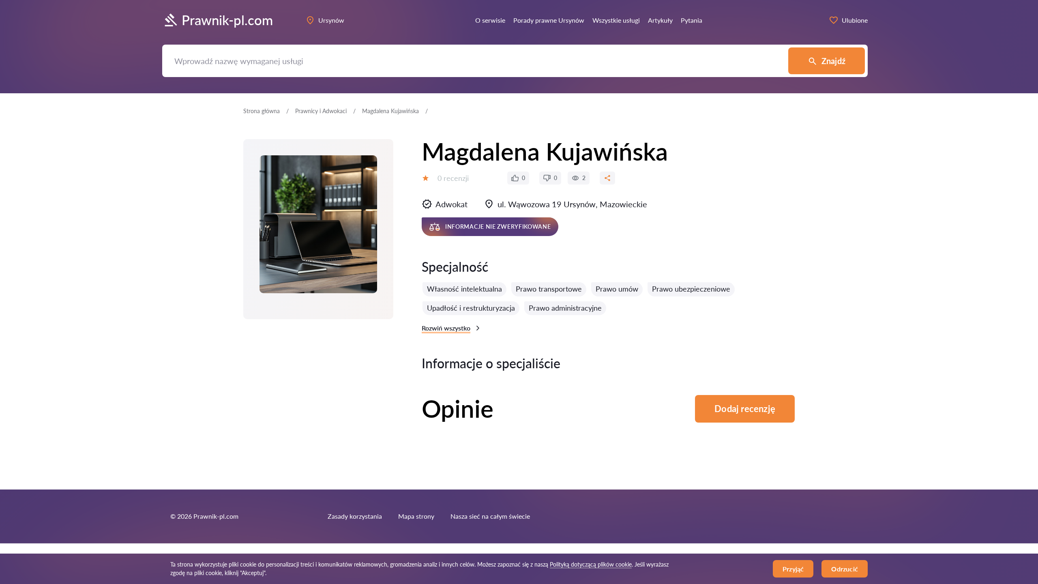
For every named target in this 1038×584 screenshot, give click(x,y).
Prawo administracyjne (565, 307)
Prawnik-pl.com (227, 20)
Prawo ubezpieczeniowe (691, 288)
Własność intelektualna (464, 288)
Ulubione (855, 20)
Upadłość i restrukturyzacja (471, 307)
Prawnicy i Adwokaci (321, 110)
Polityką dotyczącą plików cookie (591, 564)
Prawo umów (617, 288)
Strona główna (261, 110)
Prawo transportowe (549, 288)
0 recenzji (453, 178)
